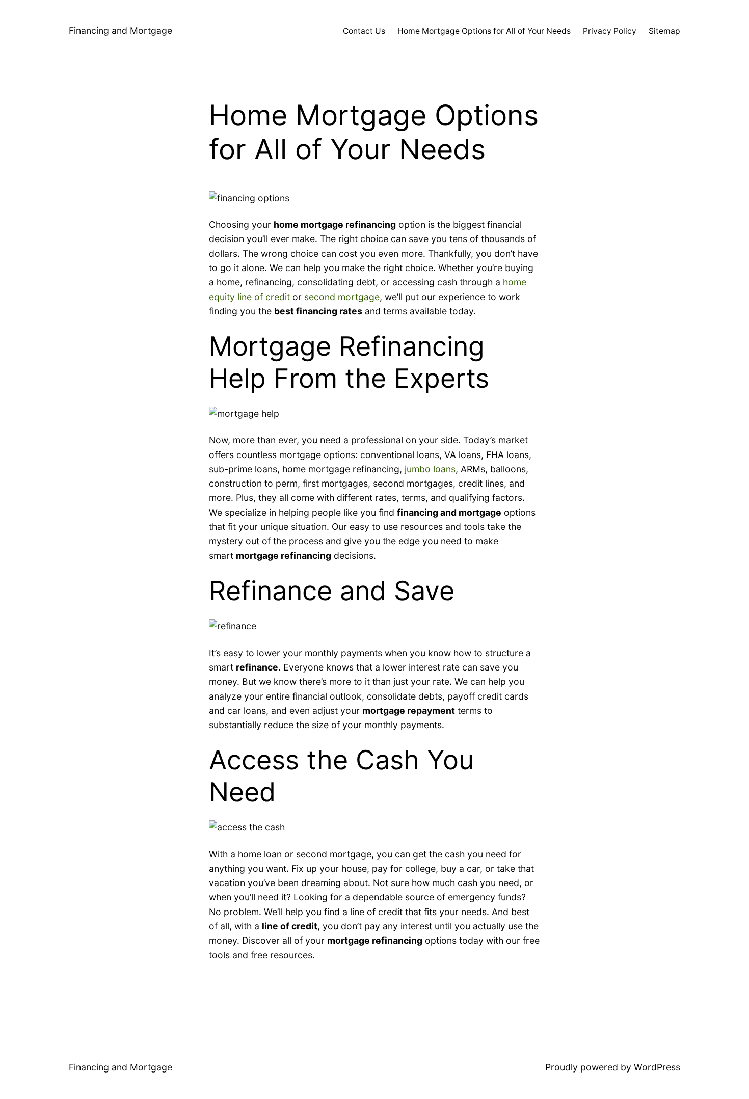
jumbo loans (430, 469)
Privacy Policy (609, 31)
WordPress (657, 1067)
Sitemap (664, 31)
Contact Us (364, 31)
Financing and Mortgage (120, 30)
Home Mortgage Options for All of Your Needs (484, 31)
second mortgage (342, 296)
